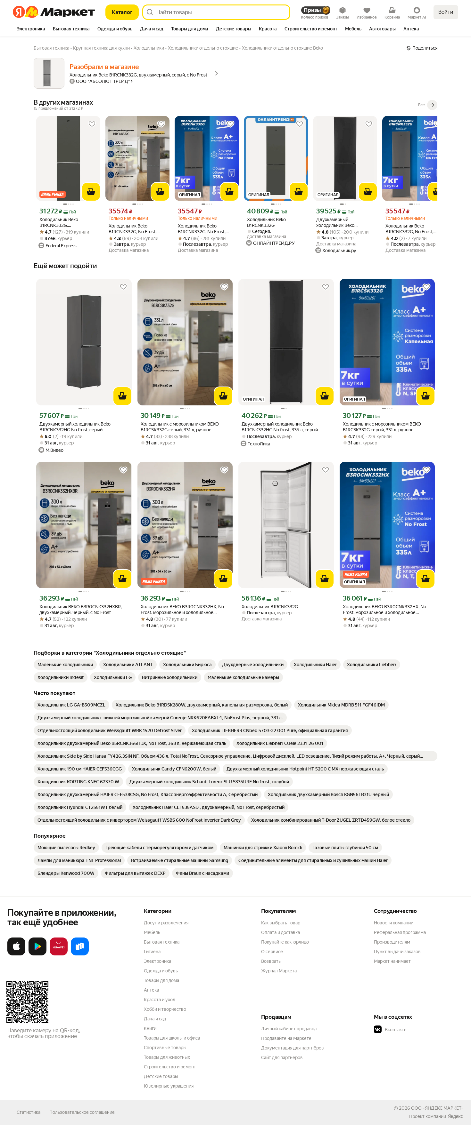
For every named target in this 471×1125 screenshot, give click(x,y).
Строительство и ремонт (170, 1066)
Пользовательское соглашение (82, 1112)
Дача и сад (155, 1018)
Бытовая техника (161, 942)
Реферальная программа (400, 932)
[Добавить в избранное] (91, 124)
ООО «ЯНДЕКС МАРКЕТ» (437, 1108)
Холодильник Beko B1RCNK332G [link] (266, 222)
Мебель (152, 932)
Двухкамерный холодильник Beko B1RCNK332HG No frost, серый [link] (75, 426)
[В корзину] (91, 191)
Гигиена (152, 951)
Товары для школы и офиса (172, 1038)
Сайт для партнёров (282, 1057)
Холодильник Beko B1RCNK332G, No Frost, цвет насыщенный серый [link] (135, 229)
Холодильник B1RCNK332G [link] (270, 606)
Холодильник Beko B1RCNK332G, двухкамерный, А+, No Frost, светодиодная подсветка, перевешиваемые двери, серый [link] (65, 222)
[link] (65, 664)
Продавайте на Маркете (286, 1038)
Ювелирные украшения (169, 1086)
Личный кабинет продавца (289, 1028)
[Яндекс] (455, 1116)
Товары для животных (167, 1057)
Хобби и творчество (165, 1009)
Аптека (151, 990)
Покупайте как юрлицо (285, 942)
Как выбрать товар (280, 922)
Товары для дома (161, 980)
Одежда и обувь (161, 970)
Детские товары (161, 1076)
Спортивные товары (165, 1047)
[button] (419, 1029)
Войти (445, 12)
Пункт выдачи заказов (397, 951)
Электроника (157, 961)
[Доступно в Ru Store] (80, 954)
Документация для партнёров (292, 1047)
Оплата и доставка (280, 932)
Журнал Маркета (279, 970)
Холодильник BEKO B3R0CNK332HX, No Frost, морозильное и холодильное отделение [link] (182, 609)
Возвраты (271, 961)
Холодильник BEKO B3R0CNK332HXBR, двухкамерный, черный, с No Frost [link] (80, 609)
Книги (150, 1028)
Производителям (392, 942)
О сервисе (272, 951)
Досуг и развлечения (166, 922)
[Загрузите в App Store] (16, 954)
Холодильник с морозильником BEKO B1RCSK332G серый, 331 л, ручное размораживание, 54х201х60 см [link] (180, 427)
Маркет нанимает (392, 961)
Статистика (28, 1112)
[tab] (31, 29)
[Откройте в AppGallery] (59, 954)
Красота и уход (159, 999)
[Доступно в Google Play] (37, 954)
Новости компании (393, 922)
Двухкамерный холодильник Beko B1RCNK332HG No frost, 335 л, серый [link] (345, 222)
